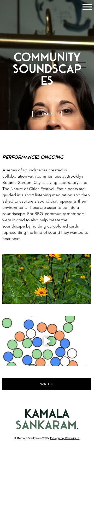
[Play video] (46, 279)
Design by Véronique (64, 438)
